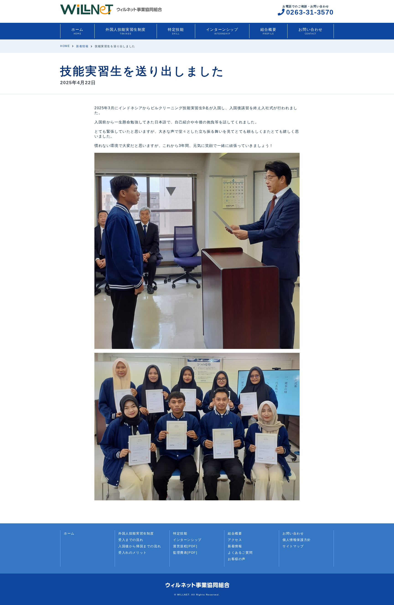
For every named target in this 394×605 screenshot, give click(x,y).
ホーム (77, 31)
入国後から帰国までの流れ (139, 546)
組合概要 (268, 31)
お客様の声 (237, 559)
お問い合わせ (310, 31)
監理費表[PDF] (185, 552)
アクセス (235, 540)
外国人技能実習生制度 (126, 31)
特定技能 (176, 31)
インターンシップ (222, 31)
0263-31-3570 (310, 12)
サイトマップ (293, 546)
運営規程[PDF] (185, 546)
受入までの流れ (130, 540)
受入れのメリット (132, 552)
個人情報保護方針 (297, 540)
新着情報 (235, 546)
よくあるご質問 (240, 552)
